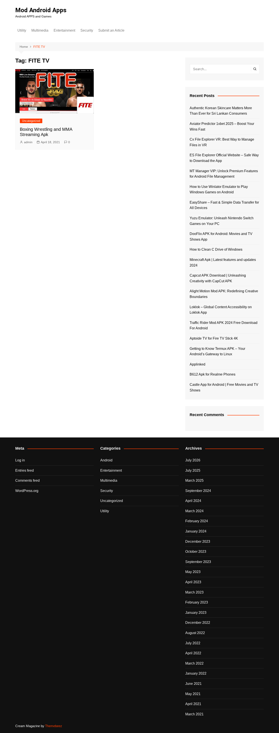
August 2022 (195, 633)
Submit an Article (111, 30)
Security (86, 30)
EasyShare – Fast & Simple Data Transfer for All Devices (224, 205)
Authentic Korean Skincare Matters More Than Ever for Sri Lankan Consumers (221, 111)
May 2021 (193, 694)
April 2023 (193, 582)
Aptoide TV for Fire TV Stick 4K (214, 338)
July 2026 (192, 460)
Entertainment (64, 30)
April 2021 (193, 704)
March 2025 (194, 480)
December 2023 (197, 541)
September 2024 (198, 491)
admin (28, 142)
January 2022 (195, 673)
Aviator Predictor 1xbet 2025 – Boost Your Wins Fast (222, 126)
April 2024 (193, 501)
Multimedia (39, 30)
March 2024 (194, 511)
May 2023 (193, 572)
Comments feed (27, 480)
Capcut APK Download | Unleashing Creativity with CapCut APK (218, 278)
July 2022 (192, 643)
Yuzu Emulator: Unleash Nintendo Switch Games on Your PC (221, 221)
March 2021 (194, 714)
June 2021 (193, 683)
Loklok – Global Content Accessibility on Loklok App (221, 310)
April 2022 (193, 653)
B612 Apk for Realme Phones (212, 374)
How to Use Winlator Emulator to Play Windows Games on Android (219, 189)
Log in (20, 460)
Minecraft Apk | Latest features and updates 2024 (223, 262)
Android (106, 460)
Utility (21, 30)
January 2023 (195, 612)
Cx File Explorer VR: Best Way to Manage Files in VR (222, 142)
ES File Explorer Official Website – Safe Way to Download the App (224, 158)
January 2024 (195, 531)
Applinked (197, 364)
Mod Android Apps (40, 10)
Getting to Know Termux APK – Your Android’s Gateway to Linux (217, 351)
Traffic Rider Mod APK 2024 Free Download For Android (223, 325)
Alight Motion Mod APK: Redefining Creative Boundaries (224, 294)
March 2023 (194, 592)
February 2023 (196, 602)
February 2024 (196, 521)
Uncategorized (31, 120)
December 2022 (197, 622)
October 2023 (195, 551)
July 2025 (192, 470)
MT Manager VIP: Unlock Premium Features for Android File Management (224, 174)
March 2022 (194, 663)
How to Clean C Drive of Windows (216, 249)
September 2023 (198, 562)
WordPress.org (26, 491)
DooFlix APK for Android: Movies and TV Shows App (221, 236)
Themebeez (53, 726)
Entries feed (24, 470)
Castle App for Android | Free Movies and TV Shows (224, 387)
